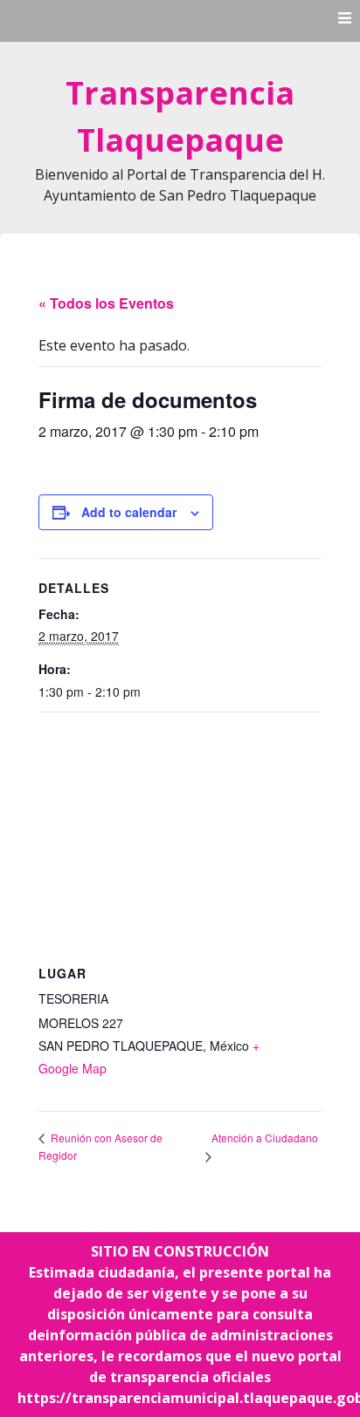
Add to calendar (129, 512)
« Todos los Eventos (106, 303)
